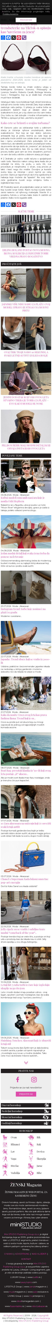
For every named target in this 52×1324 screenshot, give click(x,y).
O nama (8, 1254)
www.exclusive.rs (38, 1292)
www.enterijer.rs (33, 1296)
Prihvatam (26, 20)
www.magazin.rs (35, 1286)
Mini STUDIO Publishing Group (34, 1321)
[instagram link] (34, 1079)
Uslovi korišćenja (42, 1318)
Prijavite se (26, 1094)
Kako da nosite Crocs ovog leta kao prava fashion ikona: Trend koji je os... (24, 716)
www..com (26, 1282)
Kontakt (26, 1259)
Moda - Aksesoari (21, 495)
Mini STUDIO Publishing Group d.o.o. (21, 1234)
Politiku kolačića (10, 14)
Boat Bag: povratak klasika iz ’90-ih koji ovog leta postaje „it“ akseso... (26, 772)
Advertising (22, 1254)
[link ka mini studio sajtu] (26, 1228)
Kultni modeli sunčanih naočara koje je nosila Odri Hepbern (23, 499)
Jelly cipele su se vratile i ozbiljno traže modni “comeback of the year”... (23, 931)
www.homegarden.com (25, 1301)
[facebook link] (17, 1080)
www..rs (33, 1277)
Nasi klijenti (39, 1254)
